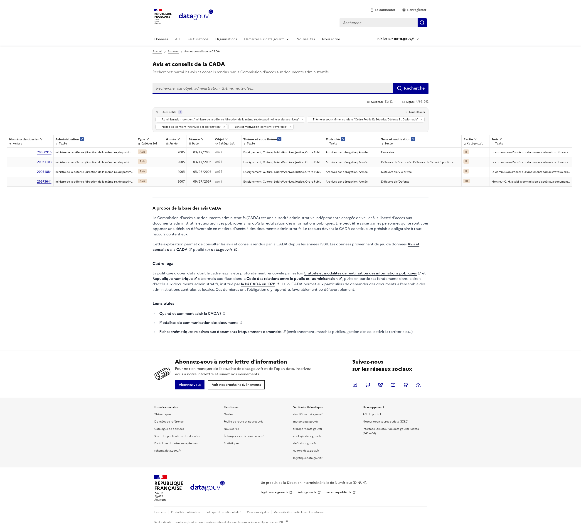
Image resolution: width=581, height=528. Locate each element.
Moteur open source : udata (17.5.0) (385, 422)
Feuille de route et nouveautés (243, 422)
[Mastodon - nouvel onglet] (367, 384)
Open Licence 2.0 (272, 522)
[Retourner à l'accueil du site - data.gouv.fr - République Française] (207, 487)
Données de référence (169, 422)
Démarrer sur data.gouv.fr (264, 39)
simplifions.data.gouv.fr (308, 414)
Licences (159, 512)
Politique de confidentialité (223, 512)
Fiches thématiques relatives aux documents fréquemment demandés (220, 331)
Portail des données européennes (176, 443)
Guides (228, 414)
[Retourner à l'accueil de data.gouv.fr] (196, 16)
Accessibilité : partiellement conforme (299, 512)
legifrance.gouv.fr (274, 492)
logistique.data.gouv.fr (308, 458)
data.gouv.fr (222, 249)
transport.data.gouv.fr (307, 429)
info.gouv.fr (307, 492)
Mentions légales (257, 512)
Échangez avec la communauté (244, 436)
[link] (382, 10)
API (177, 39)
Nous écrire (331, 39)
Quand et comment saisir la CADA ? (190, 313)
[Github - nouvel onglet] (405, 384)
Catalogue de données (169, 429)
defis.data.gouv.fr (304, 443)
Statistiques (231, 443)
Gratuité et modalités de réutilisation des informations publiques (360, 273)
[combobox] (383, 22)
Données (161, 39)
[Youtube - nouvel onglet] (393, 384)
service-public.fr (338, 492)
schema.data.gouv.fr (167, 451)
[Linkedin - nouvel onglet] (354, 384)
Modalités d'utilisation (185, 512)
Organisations (226, 39)
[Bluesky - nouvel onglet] (380, 384)
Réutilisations (197, 39)
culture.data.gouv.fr (306, 451)
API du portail (372, 414)
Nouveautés (306, 39)
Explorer (173, 51)
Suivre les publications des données (177, 436)
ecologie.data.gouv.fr (307, 436)
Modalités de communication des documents (198, 322)
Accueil (157, 51)
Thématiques (162, 414)
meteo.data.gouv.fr (305, 422)
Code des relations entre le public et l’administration (292, 278)
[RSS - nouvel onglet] (418, 384)
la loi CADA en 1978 (258, 284)
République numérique (173, 278)
